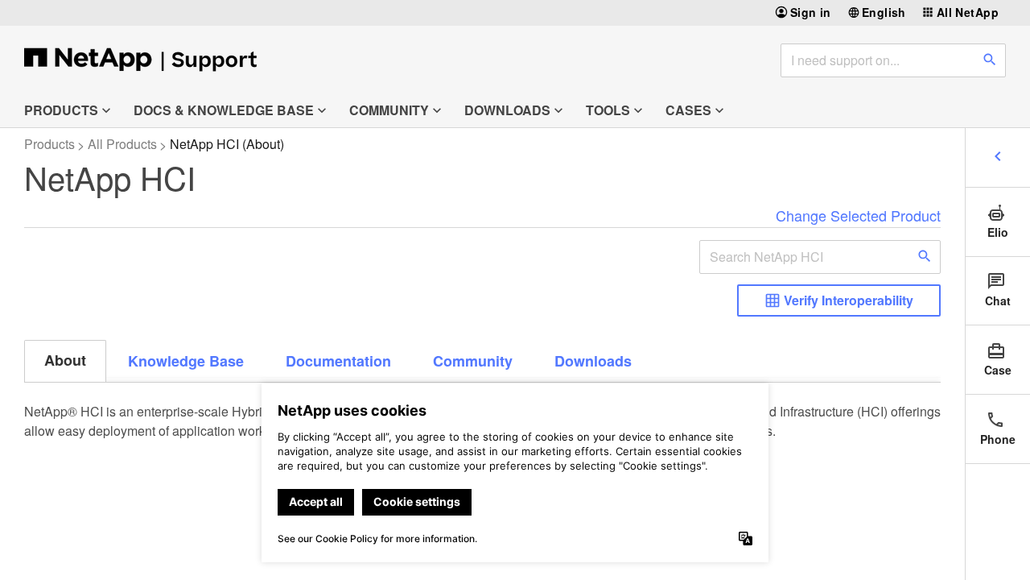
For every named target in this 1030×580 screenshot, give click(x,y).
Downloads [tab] (593, 360)
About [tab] (65, 360)
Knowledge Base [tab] (186, 360)
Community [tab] (473, 360)
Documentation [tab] (338, 360)
